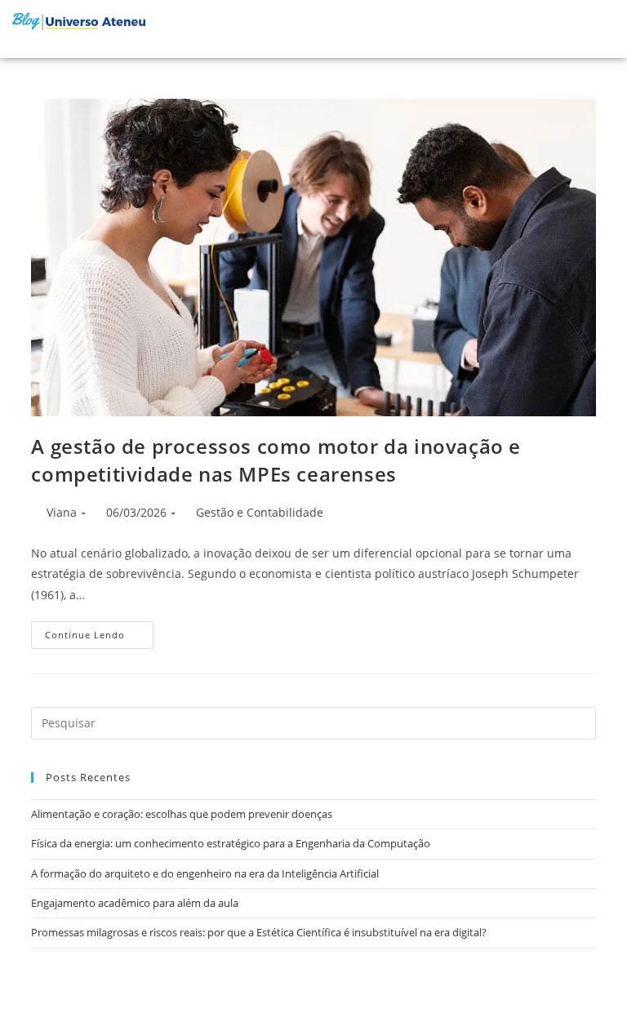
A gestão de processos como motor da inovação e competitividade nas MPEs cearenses (276, 460)
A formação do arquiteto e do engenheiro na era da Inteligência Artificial (205, 873)
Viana (62, 512)
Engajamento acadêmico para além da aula (134, 902)
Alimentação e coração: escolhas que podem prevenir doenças (181, 813)
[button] (573, 29)
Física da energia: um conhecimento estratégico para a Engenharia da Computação (230, 843)
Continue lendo (99, 631)
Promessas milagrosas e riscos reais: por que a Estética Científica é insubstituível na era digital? (259, 932)
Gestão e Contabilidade (259, 512)
